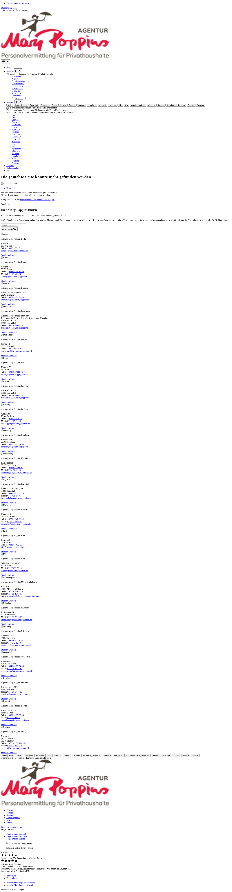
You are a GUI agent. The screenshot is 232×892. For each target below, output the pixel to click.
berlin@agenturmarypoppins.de (14, 251)
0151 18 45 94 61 (14, 594)
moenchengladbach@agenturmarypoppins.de (20, 596)
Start (8, 67)
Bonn (14, 117)
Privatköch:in (17, 88)
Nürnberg (16, 153)
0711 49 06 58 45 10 (17, 743)
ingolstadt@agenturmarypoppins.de (16, 498)
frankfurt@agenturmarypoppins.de (15, 328)
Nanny (15, 79)
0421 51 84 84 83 (16, 297)
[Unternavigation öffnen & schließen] (18, 70)
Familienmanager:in (20, 81)
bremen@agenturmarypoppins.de (15, 300)
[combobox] (13, 225)
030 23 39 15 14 (16, 248)
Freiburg (15, 132)
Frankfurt (16, 129)
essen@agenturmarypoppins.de (14, 374)
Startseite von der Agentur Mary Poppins (37, 199)
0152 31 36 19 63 (14, 617)
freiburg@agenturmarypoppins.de (15, 423)
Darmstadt (16, 122)
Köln (14, 146)
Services (10, 71)
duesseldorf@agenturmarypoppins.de (17, 351)
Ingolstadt (16, 139)
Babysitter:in (17, 96)
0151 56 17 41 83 (14, 692)
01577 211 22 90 (14, 568)
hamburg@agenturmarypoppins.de (15, 447)
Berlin (14, 115)
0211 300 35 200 (16, 349)
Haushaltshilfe (18, 84)
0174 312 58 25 (14, 470)
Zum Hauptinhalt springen (17, 3)
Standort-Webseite (9, 255)
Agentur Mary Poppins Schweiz (20, 885)
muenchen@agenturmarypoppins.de (16, 619)
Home (9, 188)
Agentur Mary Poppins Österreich (20, 883)
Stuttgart (15, 163)
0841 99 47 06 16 (16, 493)
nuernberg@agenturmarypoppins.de (16, 645)
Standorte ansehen (9, 8)
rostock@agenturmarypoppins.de (15, 720)
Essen (14, 127)
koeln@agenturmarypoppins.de (14, 570)
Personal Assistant (19, 86)
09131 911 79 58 (16, 640)
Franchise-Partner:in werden (13, 827)
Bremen (15, 120)
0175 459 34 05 (14, 496)
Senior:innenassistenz (21, 98)
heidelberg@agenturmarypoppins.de (16, 472)
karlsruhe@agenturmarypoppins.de (16, 524)
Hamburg (16, 134)
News (8, 170)
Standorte (10, 102)
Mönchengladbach (20, 149)
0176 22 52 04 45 (14, 521)
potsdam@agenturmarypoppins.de (15, 694)
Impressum (11, 876)
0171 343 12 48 (14, 643)
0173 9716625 (13, 717)
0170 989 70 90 (14, 421)
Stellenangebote (13, 168)
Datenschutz (11, 878)
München (16, 151)
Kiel (13, 144)
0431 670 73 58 (15, 545)
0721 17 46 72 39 (16, 519)
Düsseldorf (16, 124)
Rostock (15, 161)
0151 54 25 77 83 (14, 668)
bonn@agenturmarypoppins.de (14, 276)
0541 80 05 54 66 (16, 666)
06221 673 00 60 (16, 467)
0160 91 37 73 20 (14, 746)
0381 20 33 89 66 (16, 715)
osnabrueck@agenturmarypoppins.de (17, 671)
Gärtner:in (16, 91)
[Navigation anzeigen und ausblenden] (5, 61)
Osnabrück (16, 156)
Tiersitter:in (16, 93)
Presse (9, 822)
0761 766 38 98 (15, 418)
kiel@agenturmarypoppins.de (13, 547)
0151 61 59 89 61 (14, 274)
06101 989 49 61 (16, 325)
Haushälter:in (17, 76)
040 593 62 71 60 (16, 444)
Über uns (10, 165)
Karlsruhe (16, 141)
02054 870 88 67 (16, 372)
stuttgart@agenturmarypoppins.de (15, 748)
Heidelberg (16, 137)
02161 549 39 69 (16, 591)
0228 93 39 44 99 (16, 271)
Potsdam (15, 158)
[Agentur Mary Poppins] (55, 58)
